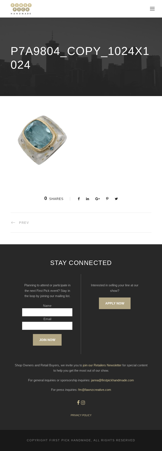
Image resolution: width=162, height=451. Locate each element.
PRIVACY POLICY (81, 415)
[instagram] (83, 402)
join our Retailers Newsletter (102, 365)
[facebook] (78, 402)
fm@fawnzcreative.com (94, 389)
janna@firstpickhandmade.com (112, 380)
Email (47, 319)
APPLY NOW (114, 303)
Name (47, 305)
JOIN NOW (47, 340)
